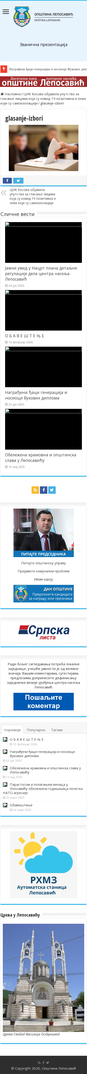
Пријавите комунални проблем (43, 571)
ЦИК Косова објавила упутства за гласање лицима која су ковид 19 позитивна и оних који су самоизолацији (43, 98)
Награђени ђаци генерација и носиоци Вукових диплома (36, 395)
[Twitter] (52, 490)
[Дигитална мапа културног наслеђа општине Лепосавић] (43, 81)
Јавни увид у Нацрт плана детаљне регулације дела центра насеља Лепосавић (41, 273)
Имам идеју (43, 579)
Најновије (12, 729)
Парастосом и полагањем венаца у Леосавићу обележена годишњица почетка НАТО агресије (43, 788)
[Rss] (35, 490)
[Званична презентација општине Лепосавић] (43, 16)
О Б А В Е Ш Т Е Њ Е (24, 335)
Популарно (36, 729)
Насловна (12, 94)
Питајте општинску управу (43, 563)
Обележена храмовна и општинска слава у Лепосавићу (40, 457)
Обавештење (21, 805)
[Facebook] (43, 490)
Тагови (57, 729)
